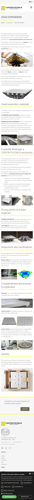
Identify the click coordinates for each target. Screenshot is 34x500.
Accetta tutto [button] (9, 496)
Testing (3, 456)
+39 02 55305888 (17, 442)
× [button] (32, 473)
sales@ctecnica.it (5, 442)
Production (3, 460)
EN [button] (31, 1)
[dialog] (17, 486)
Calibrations (4, 464)
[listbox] (30, 473)
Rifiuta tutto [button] (25, 496)
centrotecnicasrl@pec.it (9, 444)
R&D (2, 462)
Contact (25, 409)
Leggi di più (30, 480)
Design (3, 458)
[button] (17, 494)
